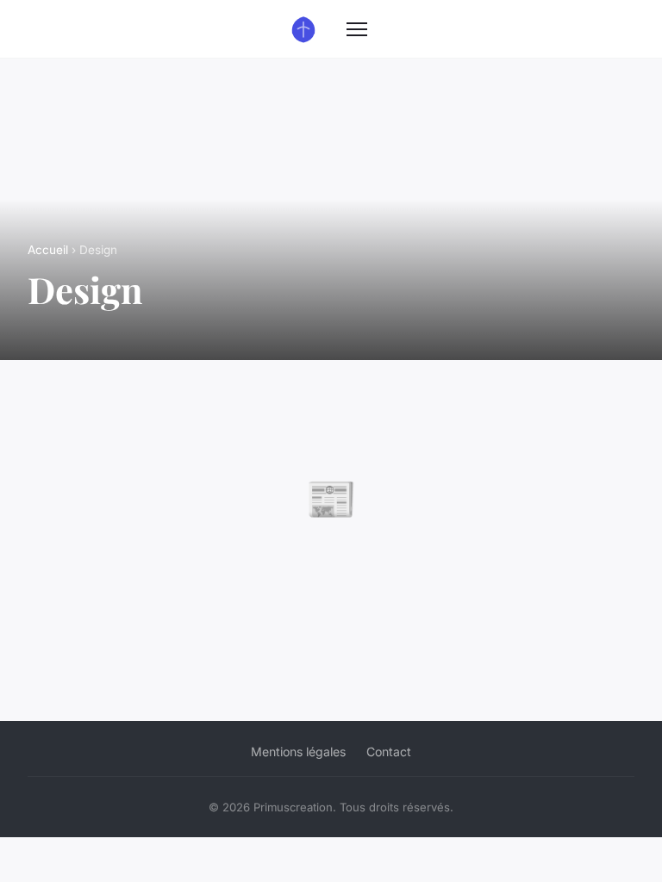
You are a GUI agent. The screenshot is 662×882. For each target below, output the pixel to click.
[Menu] (357, 29)
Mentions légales (298, 751)
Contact (388, 751)
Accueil (48, 250)
